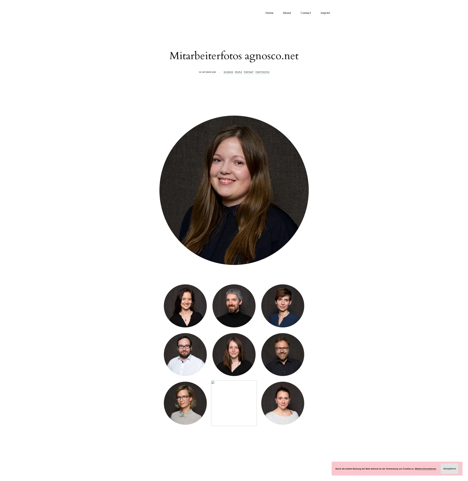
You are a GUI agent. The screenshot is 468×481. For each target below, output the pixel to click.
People (238, 72)
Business (228, 72)
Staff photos (262, 72)
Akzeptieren (449, 468)
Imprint (325, 12)
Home (269, 12)
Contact (306, 12)
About (287, 12)
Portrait (249, 72)
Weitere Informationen (425, 468)
